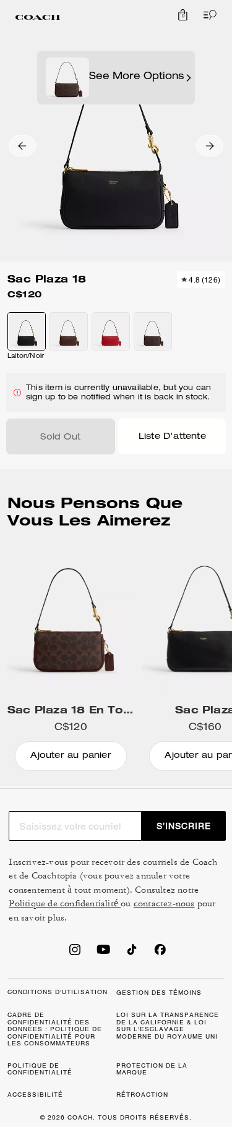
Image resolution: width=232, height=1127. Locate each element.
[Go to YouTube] (103, 953)
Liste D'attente (172, 437)
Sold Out (60, 437)
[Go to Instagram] (74, 953)
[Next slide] (209, 146)
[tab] (38, 17)
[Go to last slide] (22, 146)
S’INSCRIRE (184, 826)
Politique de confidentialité (65, 903)
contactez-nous (164, 903)
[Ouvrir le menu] (207, 15)
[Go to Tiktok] (131, 953)
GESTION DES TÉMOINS (159, 993)
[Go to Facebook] (160, 953)
